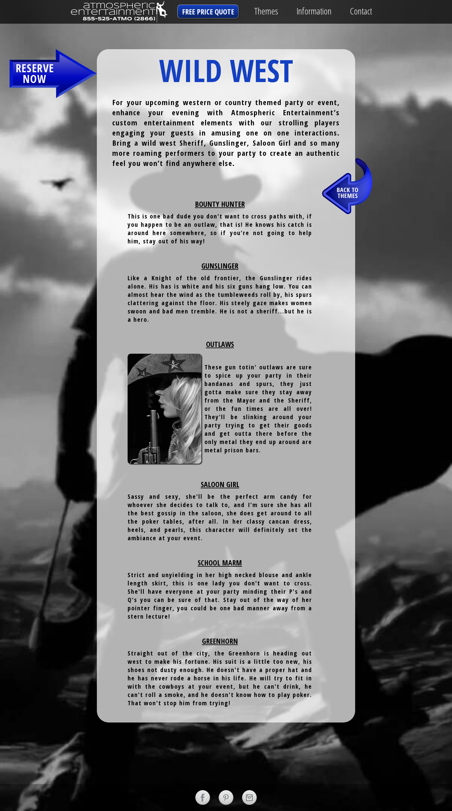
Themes (266, 11)
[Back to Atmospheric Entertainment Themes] (347, 185)
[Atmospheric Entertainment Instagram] (249, 797)
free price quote (208, 11)
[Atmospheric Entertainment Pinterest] (226, 797)
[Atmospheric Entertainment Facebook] (202, 797)
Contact (361, 11)
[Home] (108, 12)
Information (313, 11)
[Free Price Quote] (53, 73)
